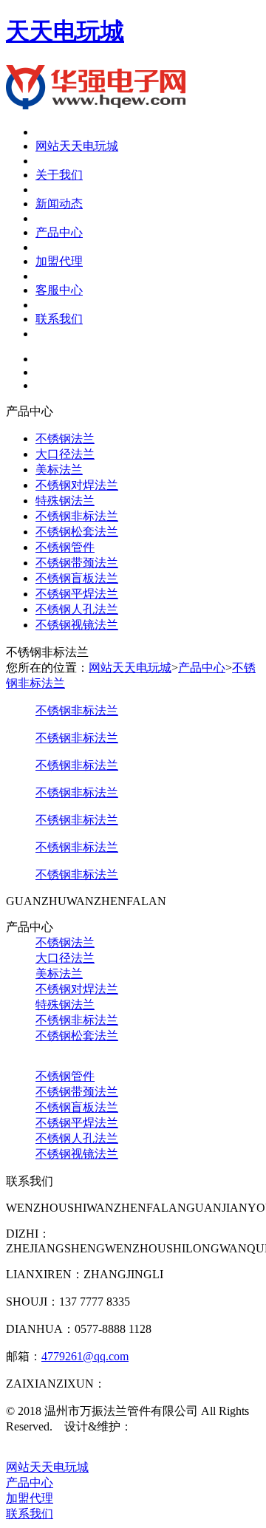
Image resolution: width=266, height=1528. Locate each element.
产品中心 (59, 232)
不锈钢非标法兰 (76, 516)
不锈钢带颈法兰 (76, 562)
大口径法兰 (65, 454)
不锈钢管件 (65, 547)
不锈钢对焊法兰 (76, 485)
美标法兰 (59, 469)
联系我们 (59, 319)
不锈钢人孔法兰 (76, 609)
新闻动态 (59, 203)
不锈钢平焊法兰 (76, 593)
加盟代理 (59, 261)
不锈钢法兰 (65, 438)
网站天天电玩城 (76, 146)
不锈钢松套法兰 (76, 531)
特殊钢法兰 (65, 500)
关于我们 (59, 174)
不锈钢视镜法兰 (76, 624)
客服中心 (59, 290)
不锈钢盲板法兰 (76, 578)
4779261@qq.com (85, 1356)
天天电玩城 (65, 31)
